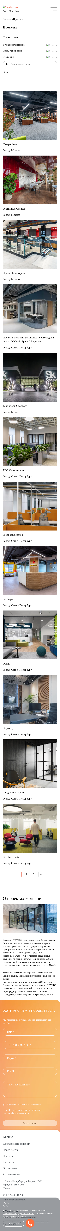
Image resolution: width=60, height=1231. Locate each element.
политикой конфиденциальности (18, 1213)
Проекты (8, 1155)
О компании (10, 1168)
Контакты (8, 1162)
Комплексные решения (16, 1143)
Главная (7, 19)
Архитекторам (11, 1174)
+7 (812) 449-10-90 (13, 1195)
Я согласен (13, 1223)
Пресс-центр (10, 1149)
